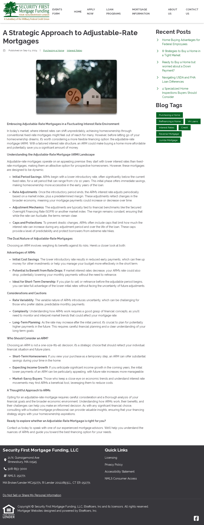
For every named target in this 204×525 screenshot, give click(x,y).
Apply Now (91, 11)
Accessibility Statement (119, 471)
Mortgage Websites (31, 510)
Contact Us (192, 11)
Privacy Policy (114, 464)
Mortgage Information (141, 11)
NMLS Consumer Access (121, 478)
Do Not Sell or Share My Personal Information (32, 495)
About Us (172, 11)
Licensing (111, 457)
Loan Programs (113, 11)
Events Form (57, 11)
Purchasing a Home (53, 50)
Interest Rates (74, 50)
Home (77, 11)
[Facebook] (196, 519)
